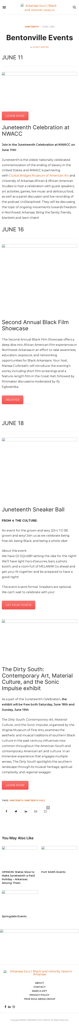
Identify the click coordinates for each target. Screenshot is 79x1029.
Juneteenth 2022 (34, 800)
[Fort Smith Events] (59, 856)
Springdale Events (14, 916)
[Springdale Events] (20, 900)
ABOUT (39, 983)
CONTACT (39, 987)
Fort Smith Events (53, 872)
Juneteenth (32, 27)
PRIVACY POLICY (39, 995)
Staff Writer (41, 47)
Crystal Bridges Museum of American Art (39, 175)
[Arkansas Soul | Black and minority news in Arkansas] (39, 7)
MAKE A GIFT (39, 991)
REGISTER (12, 399)
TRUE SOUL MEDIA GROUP (39, 999)
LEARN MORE (15, 116)
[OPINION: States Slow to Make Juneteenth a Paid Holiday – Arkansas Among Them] (20, 856)
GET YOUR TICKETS (18, 605)
